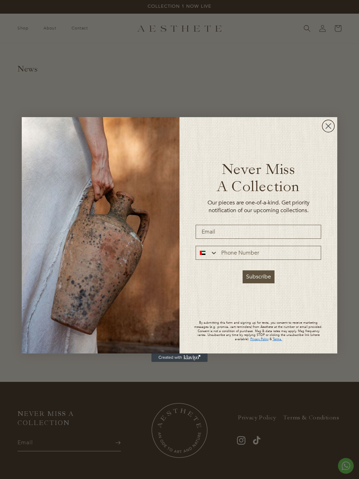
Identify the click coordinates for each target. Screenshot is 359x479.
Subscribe (258, 277)
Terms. (277, 339)
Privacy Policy (259, 339)
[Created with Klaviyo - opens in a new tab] (179, 357)
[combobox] (207, 252)
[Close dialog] (328, 126)
